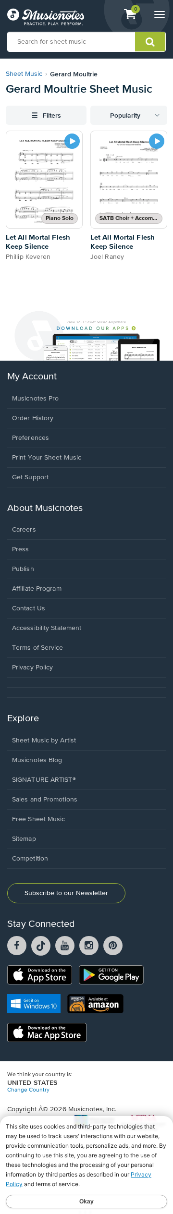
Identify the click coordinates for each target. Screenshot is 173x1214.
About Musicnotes (45, 508)
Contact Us (28, 608)
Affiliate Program (37, 588)
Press (20, 549)
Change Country (28, 1090)
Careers (24, 529)
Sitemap (24, 839)
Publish (23, 569)
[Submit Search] (150, 41)
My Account (32, 377)
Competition (30, 858)
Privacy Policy (32, 667)
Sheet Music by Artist (44, 740)
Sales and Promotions (44, 799)
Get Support (30, 477)
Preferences (30, 438)
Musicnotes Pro (35, 398)
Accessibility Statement (46, 628)
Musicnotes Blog (37, 760)
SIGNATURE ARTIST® (44, 780)
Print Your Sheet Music (46, 457)
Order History (32, 418)
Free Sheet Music (38, 819)
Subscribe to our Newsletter (66, 893)
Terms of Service (37, 647)
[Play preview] (72, 141)
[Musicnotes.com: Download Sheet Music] (45, 16)
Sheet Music (24, 74)
